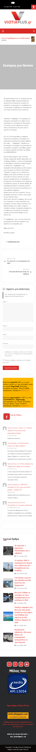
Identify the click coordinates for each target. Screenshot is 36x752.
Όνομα (5, 326)
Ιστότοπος (5, 343)
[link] (33, 7)
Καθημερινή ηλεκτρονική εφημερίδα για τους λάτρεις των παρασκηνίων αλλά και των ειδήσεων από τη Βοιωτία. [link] (18, 724)
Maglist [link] (10, 749)
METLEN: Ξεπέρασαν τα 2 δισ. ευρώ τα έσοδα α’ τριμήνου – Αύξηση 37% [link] (18, 487)
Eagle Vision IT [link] (24, 749)
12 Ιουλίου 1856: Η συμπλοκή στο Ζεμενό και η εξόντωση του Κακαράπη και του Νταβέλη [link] (23, 565)
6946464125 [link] (25, 390)
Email (5, 334)
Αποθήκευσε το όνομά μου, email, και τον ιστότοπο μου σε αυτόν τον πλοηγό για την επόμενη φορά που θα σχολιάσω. (18, 353)
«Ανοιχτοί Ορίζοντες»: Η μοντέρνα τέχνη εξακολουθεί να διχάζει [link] (19, 430)
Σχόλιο (5, 301)
